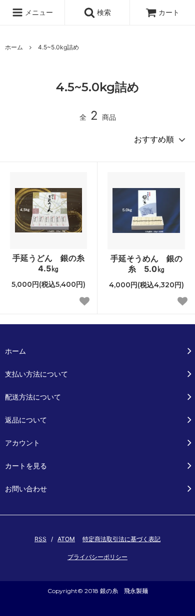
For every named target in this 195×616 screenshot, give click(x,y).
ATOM (66, 539)
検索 (103, 12)
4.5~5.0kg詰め (58, 47)
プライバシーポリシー (98, 557)
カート (169, 12)
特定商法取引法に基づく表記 (121, 539)
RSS (40, 539)
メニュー (38, 12)
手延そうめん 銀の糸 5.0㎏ (146, 263)
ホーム (14, 47)
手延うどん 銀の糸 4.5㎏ (49, 263)
